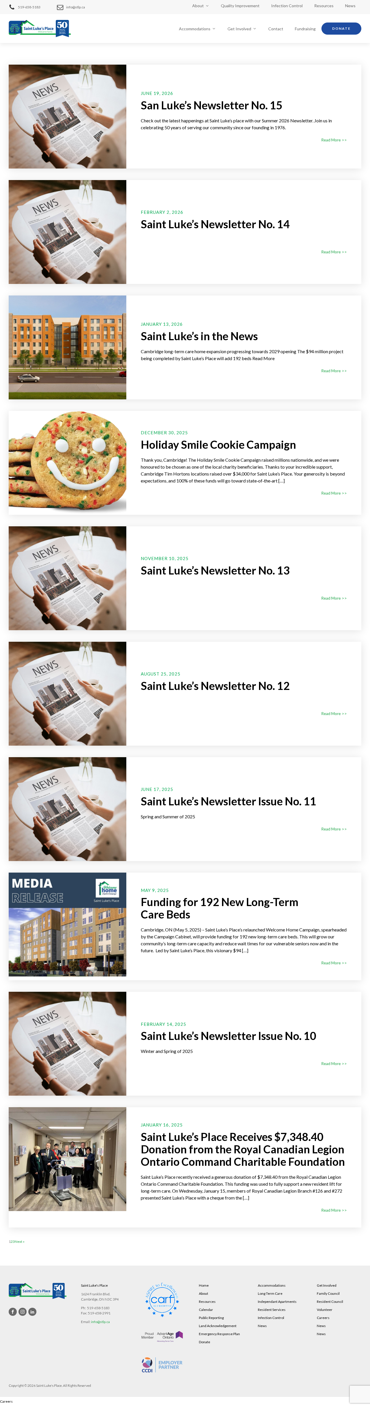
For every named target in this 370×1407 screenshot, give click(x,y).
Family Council (328, 1293)
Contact (275, 28)
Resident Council (330, 1301)
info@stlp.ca (100, 1322)
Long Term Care (270, 1293)
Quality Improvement (240, 5)
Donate (341, 28)
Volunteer (324, 1309)
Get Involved (239, 28)
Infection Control (287, 5)
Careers (323, 1318)
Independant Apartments (277, 1301)
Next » (20, 1241)
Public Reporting (211, 1318)
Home (204, 1285)
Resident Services (272, 1309)
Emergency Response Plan (219, 1334)
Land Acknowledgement (217, 1326)
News (350, 5)
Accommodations (194, 28)
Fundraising (305, 28)
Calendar (206, 1309)
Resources (324, 5)
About (198, 5)
